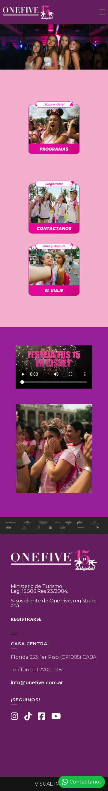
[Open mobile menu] (102, 12)
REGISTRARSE (26, 619)
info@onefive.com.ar (37, 682)
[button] (48, 63)
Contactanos (86, 782)
